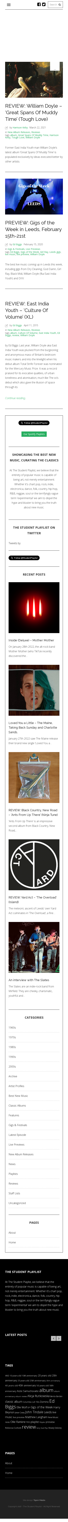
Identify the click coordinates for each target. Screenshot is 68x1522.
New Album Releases (19, 132)
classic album (13, 1402)
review (15, 335)
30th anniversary (53, 1381)
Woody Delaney (55, 1427)
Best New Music (18, 1096)
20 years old (44, 1375)
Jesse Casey (20, 1412)
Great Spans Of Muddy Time (33, 135)
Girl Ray (44, 252)
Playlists (13, 1174)
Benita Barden (56, 1396)
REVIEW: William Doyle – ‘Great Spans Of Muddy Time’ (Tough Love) (33, 112)
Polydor (42, 1422)
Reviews (35, 132)
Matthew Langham (36, 1417)
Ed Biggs (17, 244)
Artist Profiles (16, 1086)
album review (21, 1396)
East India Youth (47, 332)
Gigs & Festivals (16, 249)
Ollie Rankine (18, 1422)
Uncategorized (17, 1203)
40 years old (11, 1385)
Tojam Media (39, 1500)
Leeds (48, 1412)
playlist (35, 1422)
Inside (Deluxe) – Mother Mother (31, 640)
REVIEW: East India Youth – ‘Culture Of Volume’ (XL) (27, 310)
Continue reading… (15, 398)
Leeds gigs (55, 252)
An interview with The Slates (29, 980)
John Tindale (34, 1412)
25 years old (23, 1380)
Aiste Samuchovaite (28, 1391)
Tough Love (18, 137)
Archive (13, 1076)
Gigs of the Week (30, 252)
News (12, 1164)
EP (29, 1407)
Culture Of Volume (28, 332)
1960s (12, 1027)
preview (50, 1422)
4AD (7, 1375)
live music (10, 254)
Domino (44, 1401)
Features (14, 1115)
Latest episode (17, 1135)
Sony (38, 1428)
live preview (23, 254)
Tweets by (14, 543)
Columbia (27, 1402)
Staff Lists (14, 1193)
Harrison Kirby (20, 127)
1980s (12, 1047)
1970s (12, 1037)
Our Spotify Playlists (34, 434)
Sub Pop (44, 1428)
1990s (12, 1057)
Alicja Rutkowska (38, 1396)
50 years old (42, 1385)
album (13, 135)
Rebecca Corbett (13, 1427)
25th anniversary (38, 1380)
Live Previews (33, 249)
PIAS (28, 1422)
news (7, 1422)
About (12, 1232)
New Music (53, 1417)
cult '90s (35, 1402)
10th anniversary (29, 1375)
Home (12, 1242)
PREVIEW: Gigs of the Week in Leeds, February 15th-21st (33, 229)
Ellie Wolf (22, 1407)
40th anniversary (27, 1385)
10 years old (15, 1375)
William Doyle (33, 137)
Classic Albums (17, 1105)
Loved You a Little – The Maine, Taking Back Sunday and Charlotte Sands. (33, 727)
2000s (12, 1066)
